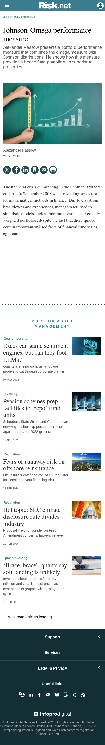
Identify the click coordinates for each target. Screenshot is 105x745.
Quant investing (16, 338)
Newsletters (48, 695)
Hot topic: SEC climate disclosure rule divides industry (32, 516)
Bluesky (57, 695)
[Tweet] (7, 170)
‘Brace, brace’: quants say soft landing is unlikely (35, 568)
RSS (83, 695)
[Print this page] (53, 170)
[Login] (99, 5)
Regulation (12, 454)
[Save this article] (35, 170)
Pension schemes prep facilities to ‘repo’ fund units (32, 407)
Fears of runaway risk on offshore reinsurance (34, 464)
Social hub (74, 695)
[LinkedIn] (25, 170)
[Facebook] (16, 170)
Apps (66, 695)
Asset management (19, 18)
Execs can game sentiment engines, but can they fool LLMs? (35, 352)
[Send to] (44, 170)
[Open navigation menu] (4, 5)
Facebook (39, 695)
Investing (11, 394)
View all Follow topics (22, 695)
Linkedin (30, 695)
